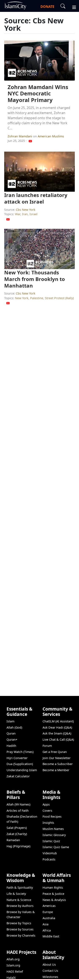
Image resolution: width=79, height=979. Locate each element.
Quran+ (12, 739)
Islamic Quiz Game (56, 847)
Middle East (51, 936)
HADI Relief (15, 971)
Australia (49, 918)
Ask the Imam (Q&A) (57, 733)
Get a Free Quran (55, 752)
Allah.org (13, 959)
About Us (49, 964)
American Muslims (51, 136)
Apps (46, 804)
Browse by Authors (20, 906)
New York (21, 298)
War (17, 214)
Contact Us (50, 971)
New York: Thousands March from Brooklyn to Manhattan (34, 279)
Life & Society (16, 894)
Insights (48, 823)
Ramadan (13, 840)
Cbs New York (25, 210)
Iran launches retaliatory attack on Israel (35, 198)
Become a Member (56, 770)
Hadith (11, 746)
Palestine (36, 298)
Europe (48, 912)
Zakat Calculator (18, 776)
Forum (47, 746)
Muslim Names (53, 829)
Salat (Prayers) (17, 828)
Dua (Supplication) (20, 764)
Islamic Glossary (54, 835)
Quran (11, 733)
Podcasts (49, 859)
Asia (45, 924)
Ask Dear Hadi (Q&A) (57, 727)
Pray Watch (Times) (20, 752)
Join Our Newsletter (57, 758)
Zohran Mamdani (20, 136)
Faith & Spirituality (20, 887)
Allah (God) (14, 727)
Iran (25, 214)
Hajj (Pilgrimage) (18, 846)
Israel (33, 214)
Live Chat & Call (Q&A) (58, 739)
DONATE (47, 6)
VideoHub (50, 853)
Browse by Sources (20, 929)
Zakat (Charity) (17, 834)
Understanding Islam (22, 770)
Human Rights (53, 887)
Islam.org (13, 965)
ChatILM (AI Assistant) (58, 721)
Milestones (50, 977)
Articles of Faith (18, 811)
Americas (49, 906)
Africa (47, 930)
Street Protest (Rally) (59, 298)
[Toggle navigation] (72, 6)
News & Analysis (54, 900)
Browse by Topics (19, 923)
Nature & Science (19, 900)
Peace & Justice (53, 894)
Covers (47, 811)
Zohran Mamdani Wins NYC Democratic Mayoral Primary (38, 93)
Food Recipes (52, 816)
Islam (10, 721)
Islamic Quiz (51, 841)
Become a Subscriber (58, 764)
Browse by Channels (21, 935)
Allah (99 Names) (18, 804)
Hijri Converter (17, 758)
